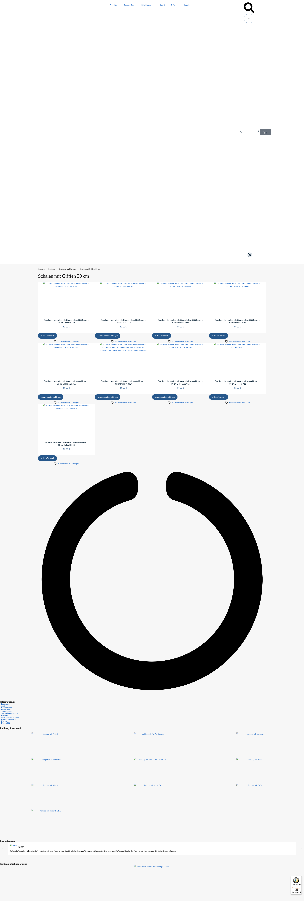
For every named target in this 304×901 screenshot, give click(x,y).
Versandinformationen (9, 714)
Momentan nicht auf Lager (108, 336)
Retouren (4, 715)
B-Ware (174, 5)
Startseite (41, 269)
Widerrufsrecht (6, 708)
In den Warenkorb (47, 336)
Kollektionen (146, 5)
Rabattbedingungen (8, 719)
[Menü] (300, 877)
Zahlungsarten (6, 712)
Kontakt (186, 5)
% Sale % (161, 5)
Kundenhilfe (6, 723)
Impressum (5, 704)
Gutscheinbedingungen (10, 717)
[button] (249, 8)
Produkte (113, 5)
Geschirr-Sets (129, 5)
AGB (3, 706)
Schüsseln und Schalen (67, 269)
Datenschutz (6, 710)
